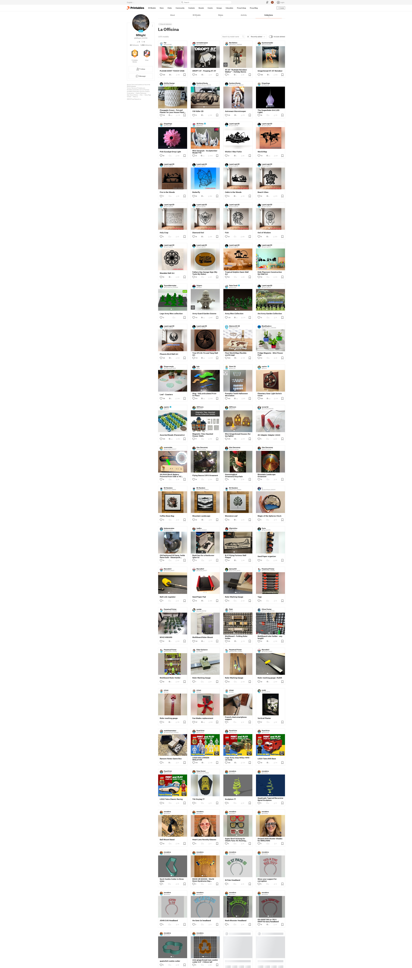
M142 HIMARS (166, 637)
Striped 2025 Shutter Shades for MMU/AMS (270, 840)
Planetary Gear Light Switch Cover (270, 394)
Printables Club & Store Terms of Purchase (138, 89)
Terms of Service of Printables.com (136, 88)
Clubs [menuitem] (169, 8)
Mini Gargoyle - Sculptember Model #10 (204, 152)
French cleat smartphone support (236, 718)
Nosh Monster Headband (235, 920)
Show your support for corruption (267, 880)
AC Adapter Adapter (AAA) (269, 435)
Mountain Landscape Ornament (267, 475)
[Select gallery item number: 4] (272, 106)
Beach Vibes (263, 192)
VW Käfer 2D (197, 111)
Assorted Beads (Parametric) (172, 435)
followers (134, 45)
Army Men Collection (234, 313)
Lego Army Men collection (171, 313)
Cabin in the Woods (233, 192)
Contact (129, 96)
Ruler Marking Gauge (234, 597)
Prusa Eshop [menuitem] (241, 8)
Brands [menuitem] (201, 8)
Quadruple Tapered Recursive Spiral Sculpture (270, 799)
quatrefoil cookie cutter (170, 961)
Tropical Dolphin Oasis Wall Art (237, 273)
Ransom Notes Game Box (171, 759)
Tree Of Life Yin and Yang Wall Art (205, 354)
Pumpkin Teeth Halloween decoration (236, 394)
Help (141, 95)
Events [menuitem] (210, 8)
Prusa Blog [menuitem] (254, 8)
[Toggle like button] (161, 74)
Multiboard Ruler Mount (202, 637)
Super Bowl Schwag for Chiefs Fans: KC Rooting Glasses (235, 840)
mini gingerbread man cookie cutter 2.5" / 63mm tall (205, 961)
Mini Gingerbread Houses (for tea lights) (238, 435)
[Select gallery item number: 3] (174, 66)
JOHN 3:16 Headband (169, 920)
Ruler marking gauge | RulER (270, 678)
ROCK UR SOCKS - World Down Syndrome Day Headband (203, 880)
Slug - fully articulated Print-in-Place (204, 394)
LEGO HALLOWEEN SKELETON (200, 759)
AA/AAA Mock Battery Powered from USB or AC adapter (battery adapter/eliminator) (170, 475)
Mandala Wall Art (167, 273)
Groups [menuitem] (219, 8)
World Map (262, 152)
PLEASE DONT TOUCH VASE (172, 71)
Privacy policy (130, 93)
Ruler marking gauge (169, 718)
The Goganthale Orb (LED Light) (268, 111)
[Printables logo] (135, 8)
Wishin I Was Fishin (233, 152)
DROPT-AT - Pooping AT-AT (204, 71)
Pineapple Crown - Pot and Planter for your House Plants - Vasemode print (172, 111)
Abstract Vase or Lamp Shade (270, 961)
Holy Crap (164, 233)
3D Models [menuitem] (152, 8)
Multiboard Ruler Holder (170, 678)
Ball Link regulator (168, 597)
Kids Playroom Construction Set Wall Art (270, 273)
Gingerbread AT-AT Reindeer (270, 71)
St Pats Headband (232, 880)
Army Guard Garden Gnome (204, 313)
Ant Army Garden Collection (270, 313)
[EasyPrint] (267, 2)
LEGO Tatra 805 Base (267, 759)
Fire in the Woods (167, 192)
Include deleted (279, 37)
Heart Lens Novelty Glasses (204, 840)
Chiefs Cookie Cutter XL (235, 961)
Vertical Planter (264, 718)
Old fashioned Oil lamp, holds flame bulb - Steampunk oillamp (172, 556)
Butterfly (196, 192)
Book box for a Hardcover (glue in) (203, 556)
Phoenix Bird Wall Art (169, 354)
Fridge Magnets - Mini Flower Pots (270, 354)
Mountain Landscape (201, 516)
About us (135, 96)
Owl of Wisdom (264, 233)
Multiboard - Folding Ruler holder (236, 637)
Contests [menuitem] (191, 8)
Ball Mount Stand (167, 840)
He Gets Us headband (201, 920)
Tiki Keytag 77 (198, 799)
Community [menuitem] (180, 8)
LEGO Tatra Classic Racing (171, 799)
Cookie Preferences (141, 93)
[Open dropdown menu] (152, 25)
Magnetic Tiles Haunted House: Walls (202, 435)
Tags (260, 597)
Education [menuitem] (229, 8)
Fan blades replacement (202, 718)
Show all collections (165, 24)
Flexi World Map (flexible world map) (235, 354)
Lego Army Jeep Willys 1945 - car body (237, 759)
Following (146, 45)
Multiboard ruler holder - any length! (270, 637)
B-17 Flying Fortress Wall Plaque (235, 556)
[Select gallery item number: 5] (273, 106)
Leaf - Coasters (166, 394)
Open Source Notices (132, 95)
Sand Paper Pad (199, 597)
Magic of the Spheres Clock (269, 516)
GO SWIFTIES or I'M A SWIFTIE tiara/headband (268, 920)
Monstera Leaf (231, 516)
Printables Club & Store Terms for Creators (138, 91)
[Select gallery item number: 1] (170, 66)
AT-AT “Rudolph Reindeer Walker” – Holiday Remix (236, 71)
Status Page (148, 95)
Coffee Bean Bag (167, 516)
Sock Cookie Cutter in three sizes (172, 880)
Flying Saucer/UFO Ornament (205, 475)
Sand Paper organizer (267, 556)
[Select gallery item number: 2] (172, 66)
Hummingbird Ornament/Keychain (234, 475)
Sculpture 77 (230, 799)
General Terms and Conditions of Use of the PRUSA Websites (138, 85)
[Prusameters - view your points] (272, 2)
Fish (227, 233)
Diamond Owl (198, 233)
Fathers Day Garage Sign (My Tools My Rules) (204, 273)
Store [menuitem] (162, 8)
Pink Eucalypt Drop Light (170, 152)
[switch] (271, 36)
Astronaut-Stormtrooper (235, 111)
